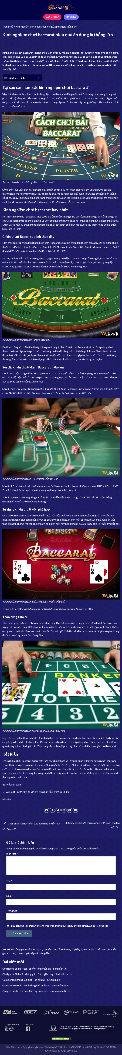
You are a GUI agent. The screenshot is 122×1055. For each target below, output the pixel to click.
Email (9, 895)
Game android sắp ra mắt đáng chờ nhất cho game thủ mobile (35, 985)
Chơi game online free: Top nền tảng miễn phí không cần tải (34, 968)
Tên (9, 881)
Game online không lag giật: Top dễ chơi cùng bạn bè (31, 979)
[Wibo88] (61, 7)
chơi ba (21, 52)
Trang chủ (7, 26)
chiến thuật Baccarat (101, 622)
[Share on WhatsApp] (46, 810)
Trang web (11, 910)
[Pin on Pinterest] (69, 810)
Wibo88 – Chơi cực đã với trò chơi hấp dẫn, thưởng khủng (38, 791)
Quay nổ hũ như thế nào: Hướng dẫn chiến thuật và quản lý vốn (36, 990)
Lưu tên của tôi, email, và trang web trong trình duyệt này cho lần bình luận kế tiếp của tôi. (59, 925)
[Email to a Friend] (64, 810)
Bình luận (12, 853)
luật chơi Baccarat (78, 347)
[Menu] (4, 7)
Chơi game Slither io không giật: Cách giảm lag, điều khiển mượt (37, 974)
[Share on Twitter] (58, 810)
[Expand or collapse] (38, 78)
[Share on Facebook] (52, 810)
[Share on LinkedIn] (75, 810)
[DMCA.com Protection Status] (61, 1038)
